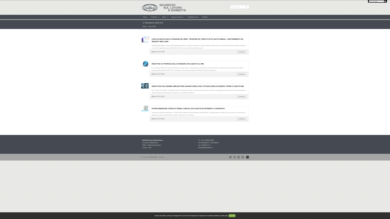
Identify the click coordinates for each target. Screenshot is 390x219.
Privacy (161, 157)
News (164, 17)
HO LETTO (232, 215)
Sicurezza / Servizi (177, 17)
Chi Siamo (154, 17)
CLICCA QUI (185, 215)
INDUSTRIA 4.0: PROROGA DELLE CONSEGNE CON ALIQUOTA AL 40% (178, 64)
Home (145, 17)
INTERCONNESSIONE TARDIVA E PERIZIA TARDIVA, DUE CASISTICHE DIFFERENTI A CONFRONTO (188, 109)
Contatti (204, 17)
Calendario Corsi (192, 17)
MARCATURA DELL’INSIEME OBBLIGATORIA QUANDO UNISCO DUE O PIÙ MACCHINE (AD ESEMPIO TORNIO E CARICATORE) (198, 86)
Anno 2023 (152, 26)
